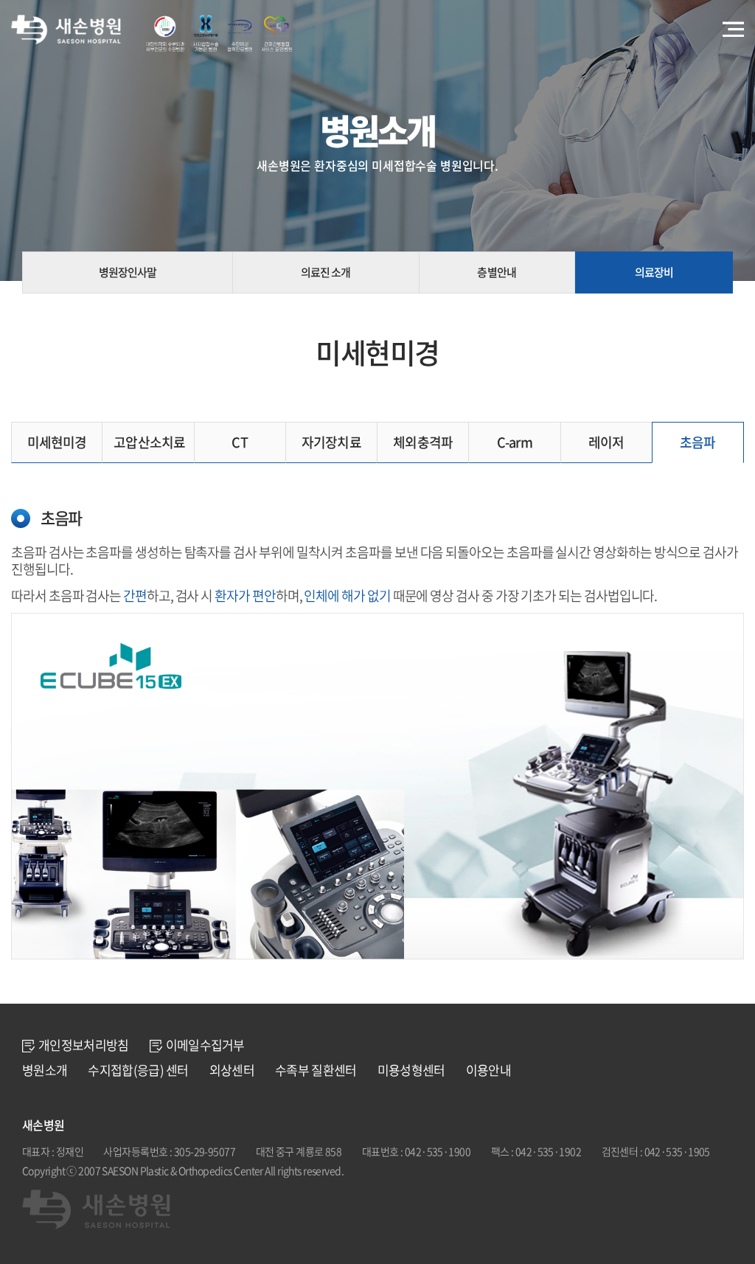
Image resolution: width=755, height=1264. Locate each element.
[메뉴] (733, 30)
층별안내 (496, 272)
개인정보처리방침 (83, 1045)
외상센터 (231, 1069)
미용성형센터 (411, 1069)
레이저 (606, 442)
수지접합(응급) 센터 (138, 1069)
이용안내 (488, 1069)
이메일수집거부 (205, 1045)
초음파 (697, 442)
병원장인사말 (128, 272)
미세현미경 (57, 442)
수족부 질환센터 (316, 1069)
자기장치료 (331, 442)
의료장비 (654, 272)
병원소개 (44, 1069)
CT (239, 442)
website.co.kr (449, 1170)
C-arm (514, 442)
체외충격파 (423, 442)
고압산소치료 (149, 442)
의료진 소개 (326, 272)
